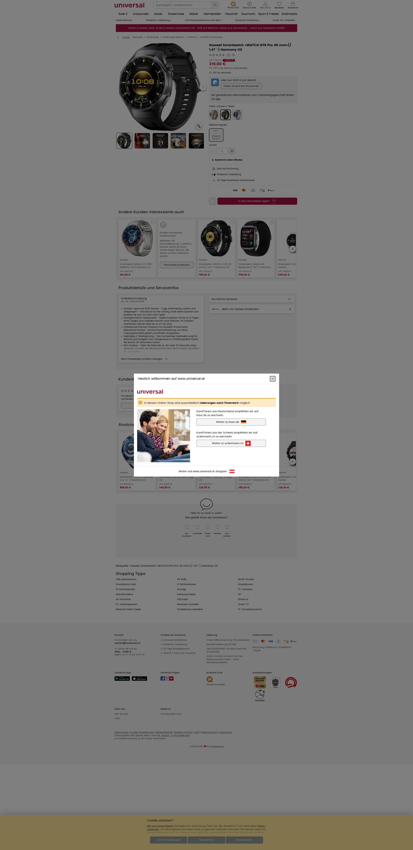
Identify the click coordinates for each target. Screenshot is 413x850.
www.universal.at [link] (204, 471)
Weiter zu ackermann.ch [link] (227, 443)
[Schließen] (272, 378)
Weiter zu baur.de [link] (227, 422)
